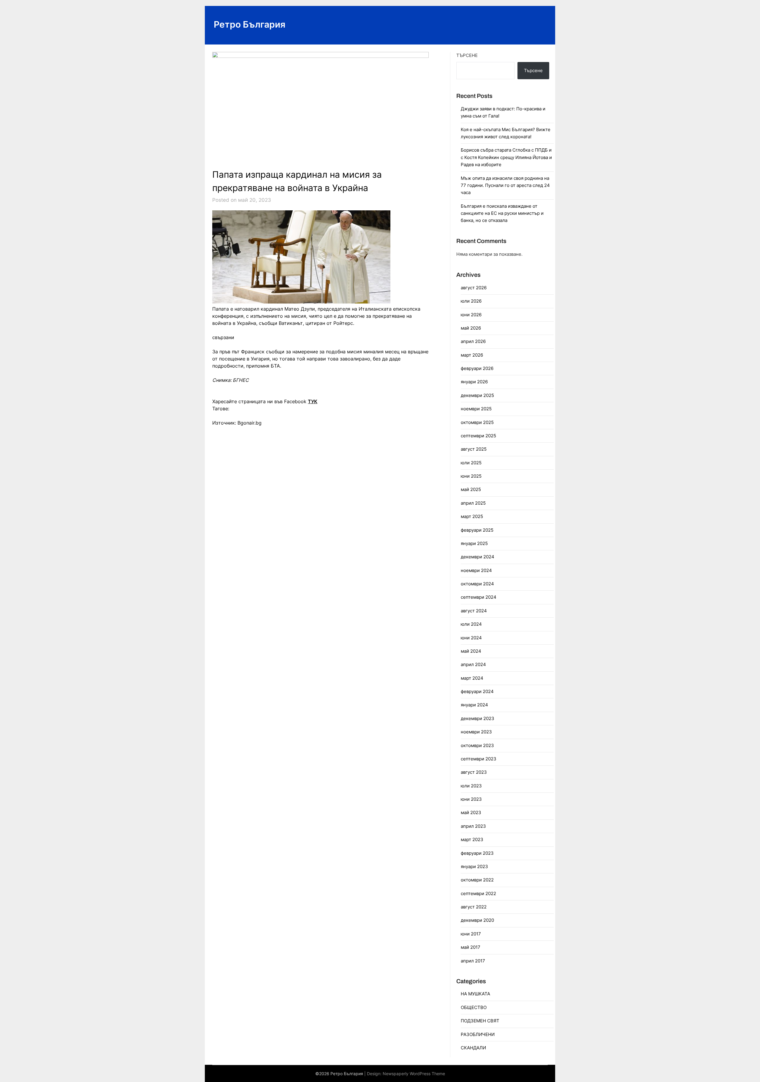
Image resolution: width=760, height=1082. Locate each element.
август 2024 (474, 611)
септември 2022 (478, 893)
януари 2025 (474, 543)
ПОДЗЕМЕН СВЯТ (480, 1021)
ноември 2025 (476, 408)
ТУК (312, 401)
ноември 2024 (476, 570)
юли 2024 (471, 624)
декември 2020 (477, 920)
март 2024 (472, 678)
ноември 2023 (476, 732)
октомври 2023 (477, 745)
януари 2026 (474, 382)
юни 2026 (471, 314)
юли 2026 (471, 301)
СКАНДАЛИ (473, 1048)
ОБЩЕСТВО (474, 1007)
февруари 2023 (477, 853)
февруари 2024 (477, 691)
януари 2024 (474, 705)
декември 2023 (477, 718)
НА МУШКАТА (475, 994)
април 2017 (473, 961)
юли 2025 (471, 462)
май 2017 (470, 947)
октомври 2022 (477, 880)
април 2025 (473, 503)
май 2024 (471, 651)
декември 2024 (477, 557)
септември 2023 (478, 759)
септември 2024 (478, 597)
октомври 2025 (477, 422)
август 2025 (474, 449)
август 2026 (474, 287)
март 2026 (472, 355)
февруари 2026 (477, 368)
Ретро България (249, 24)
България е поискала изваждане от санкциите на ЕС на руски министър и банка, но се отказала (502, 213)
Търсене (467, 55)
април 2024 (473, 664)
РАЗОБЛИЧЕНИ (478, 1034)
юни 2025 (471, 476)
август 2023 (474, 772)
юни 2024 (471, 638)
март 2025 (472, 516)
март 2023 (472, 839)
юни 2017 (471, 934)
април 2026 (473, 341)
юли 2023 (471, 786)
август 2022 (474, 907)
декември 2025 (477, 395)
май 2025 (471, 489)
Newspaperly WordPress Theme (414, 1073)
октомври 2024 (477, 584)
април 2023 (473, 826)
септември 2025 (478, 435)
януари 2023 (474, 866)
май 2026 (471, 328)
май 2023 (471, 812)
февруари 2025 (477, 530)
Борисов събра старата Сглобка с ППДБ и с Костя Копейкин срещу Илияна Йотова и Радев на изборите (506, 157)
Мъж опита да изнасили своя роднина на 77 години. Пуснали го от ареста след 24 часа (505, 185)
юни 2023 (471, 799)
